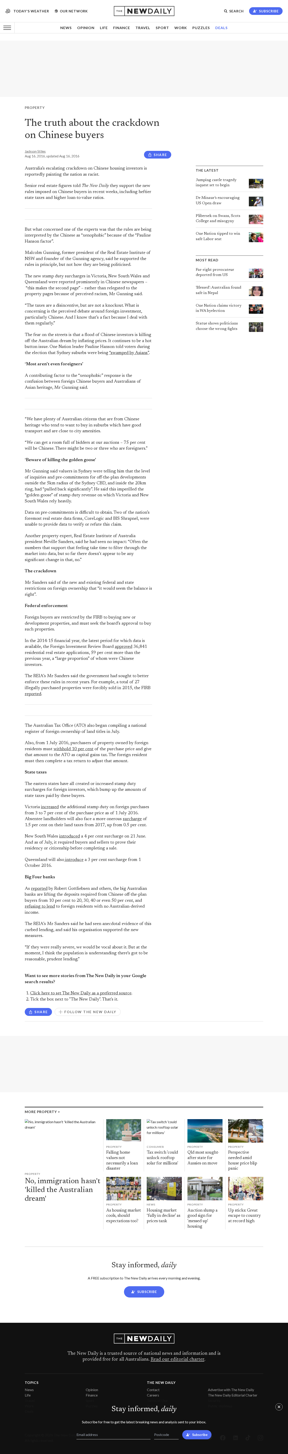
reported (33, 694)
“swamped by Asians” (129, 353)
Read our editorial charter (177, 1359)
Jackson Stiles (35, 151)
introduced (69, 836)
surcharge (132, 819)
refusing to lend (40, 906)
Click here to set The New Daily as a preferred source (80, 993)
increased (50, 807)
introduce (73, 860)
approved (123, 647)
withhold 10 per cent (73, 749)
